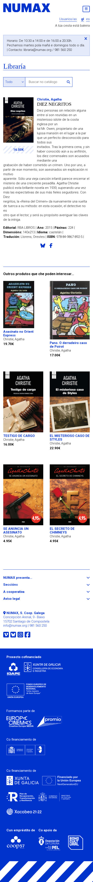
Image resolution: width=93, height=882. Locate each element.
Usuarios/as (68, 19)
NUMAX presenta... (25, 578)
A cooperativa (21, 592)
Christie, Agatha (49, 99)
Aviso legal (19, 599)
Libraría (14, 66)
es (88, 19)
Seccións (18, 585)
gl (82, 19)
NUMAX (27, 7)
